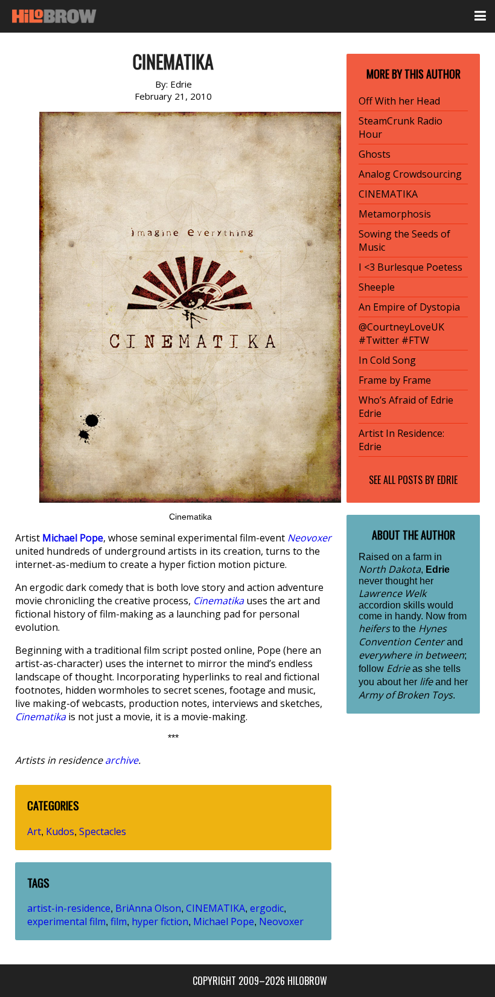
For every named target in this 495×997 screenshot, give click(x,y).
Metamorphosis (395, 214)
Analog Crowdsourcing (410, 174)
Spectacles (102, 831)
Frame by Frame (395, 380)
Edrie (447, 480)
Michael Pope (223, 921)
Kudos (60, 831)
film (118, 921)
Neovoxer (281, 921)
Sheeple (377, 287)
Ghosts (375, 154)
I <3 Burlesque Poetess (410, 267)
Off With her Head (399, 101)
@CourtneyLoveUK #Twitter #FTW (401, 333)
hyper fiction (160, 921)
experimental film (66, 921)
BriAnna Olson (148, 908)
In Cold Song (387, 360)
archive (121, 760)
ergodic (267, 908)
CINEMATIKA (215, 908)
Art (34, 831)
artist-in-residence (68, 908)
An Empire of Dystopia (409, 307)
